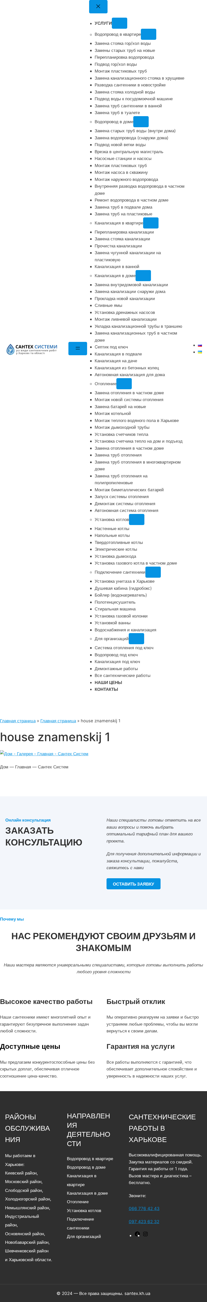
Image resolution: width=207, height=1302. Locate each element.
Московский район (23, 1181)
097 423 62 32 (144, 1221)
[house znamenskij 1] (44, 753)
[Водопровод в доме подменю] (141, 121)
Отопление (78, 1201)
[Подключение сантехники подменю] (153, 572)
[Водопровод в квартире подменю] (149, 34)
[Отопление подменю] (124, 383)
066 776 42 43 (144, 1208)
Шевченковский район (26, 1250)
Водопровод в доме (86, 1167)
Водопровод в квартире (90, 1158)
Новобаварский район (26, 1242)
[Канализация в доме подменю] (143, 275)
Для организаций (84, 1236)
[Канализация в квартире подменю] (151, 223)
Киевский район (21, 1173)
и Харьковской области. (28, 1259)
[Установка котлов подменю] (137, 519)
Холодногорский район (27, 1198)
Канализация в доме (87, 1193)
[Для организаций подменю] (136, 638)
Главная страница (18, 720)
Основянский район (24, 1233)
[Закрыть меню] (98, 6)
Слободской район (23, 1190)
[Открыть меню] (77, 348)
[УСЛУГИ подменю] (119, 23)
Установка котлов (84, 1210)
